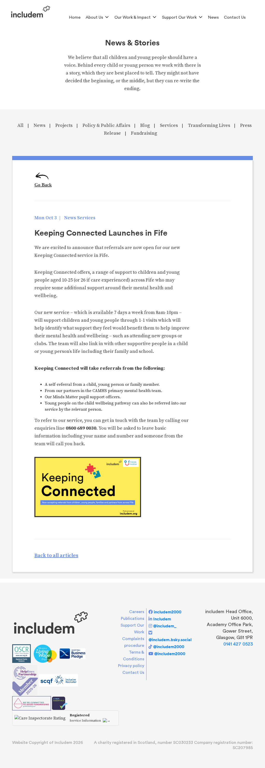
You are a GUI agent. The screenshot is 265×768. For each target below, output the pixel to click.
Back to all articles (56, 555)
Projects (63, 125)
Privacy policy (131, 666)
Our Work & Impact (132, 17)
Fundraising (144, 133)
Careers (136, 612)
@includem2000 (168, 646)
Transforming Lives (209, 125)
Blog (145, 125)
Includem (162, 618)
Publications (132, 618)
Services (169, 125)
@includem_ (164, 625)
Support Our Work (179, 17)
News (213, 17)
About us (94, 17)
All (20, 125)
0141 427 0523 (238, 644)
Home (74, 17)
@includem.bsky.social (170, 639)
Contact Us (235, 17)
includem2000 (167, 611)
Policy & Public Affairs (106, 125)
